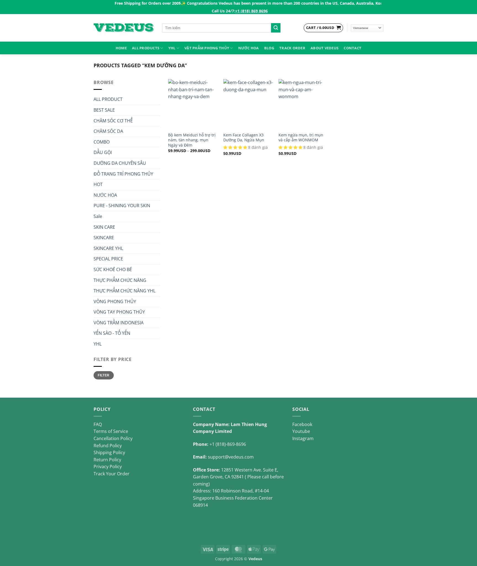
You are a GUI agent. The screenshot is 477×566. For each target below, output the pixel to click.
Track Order (292, 47)
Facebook (302, 424)
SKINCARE (104, 238)
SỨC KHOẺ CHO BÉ (113, 269)
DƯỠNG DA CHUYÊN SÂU (120, 163)
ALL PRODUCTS (145, 47)
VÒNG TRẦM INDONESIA (119, 323)
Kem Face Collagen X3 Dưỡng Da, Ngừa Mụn (243, 138)
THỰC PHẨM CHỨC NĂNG (120, 280)
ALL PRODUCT (108, 99)
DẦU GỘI (103, 152)
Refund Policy (108, 446)
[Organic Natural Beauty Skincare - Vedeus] (124, 28)
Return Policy (107, 460)
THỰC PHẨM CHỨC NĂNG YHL (124, 291)
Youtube (301, 431)
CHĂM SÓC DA (108, 131)
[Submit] (275, 28)
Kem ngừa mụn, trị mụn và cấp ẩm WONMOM (301, 138)
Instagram (303, 438)
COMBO (102, 142)
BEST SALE (104, 110)
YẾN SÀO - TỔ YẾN (112, 333)
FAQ (98, 424)
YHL (172, 47)
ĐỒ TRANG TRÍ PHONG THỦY (123, 174)
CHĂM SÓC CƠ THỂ (113, 121)
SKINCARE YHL (108, 248)
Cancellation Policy (113, 438)
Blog (269, 47)
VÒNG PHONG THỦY (115, 301)
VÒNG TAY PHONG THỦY (119, 312)
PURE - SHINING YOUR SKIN (122, 206)
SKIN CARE (104, 227)
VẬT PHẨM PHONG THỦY (206, 47)
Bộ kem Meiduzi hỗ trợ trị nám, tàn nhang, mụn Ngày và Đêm (192, 140)
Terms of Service (111, 431)
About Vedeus (324, 47)
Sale (98, 216)
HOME (121, 47)
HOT (98, 184)
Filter (103, 375)
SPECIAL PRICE (108, 259)
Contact (352, 47)
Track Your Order (111, 474)
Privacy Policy (108, 466)
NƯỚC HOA (248, 47)
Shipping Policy (109, 452)
